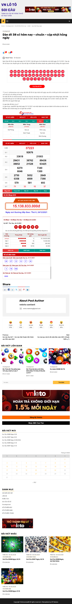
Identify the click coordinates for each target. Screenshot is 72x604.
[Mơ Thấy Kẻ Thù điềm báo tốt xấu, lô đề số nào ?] (12, 356)
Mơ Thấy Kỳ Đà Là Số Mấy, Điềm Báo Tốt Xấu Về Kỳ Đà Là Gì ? (35, 371)
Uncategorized (6, 31)
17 (7, 470)
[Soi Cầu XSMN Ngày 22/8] (12, 544)
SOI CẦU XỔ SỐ (6, 501)
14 (45, 466)
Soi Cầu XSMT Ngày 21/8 (9, 446)
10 (7, 466)
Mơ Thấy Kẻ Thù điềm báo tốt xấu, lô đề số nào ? (11, 370)
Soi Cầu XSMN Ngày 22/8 (9, 434)
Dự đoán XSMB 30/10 (57, 369)
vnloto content (27, 304)
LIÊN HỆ (4, 496)
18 (16, 470)
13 (36, 466)
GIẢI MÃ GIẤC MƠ (7, 493)
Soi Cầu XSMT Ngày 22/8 (9, 437)
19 (26, 470)
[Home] (3, 21)
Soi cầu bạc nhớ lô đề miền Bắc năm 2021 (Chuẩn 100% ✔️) (53, 337)
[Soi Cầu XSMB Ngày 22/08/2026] (60, 544)
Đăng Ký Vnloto (36, 417)
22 (55, 470)
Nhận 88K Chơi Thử (36, 423)
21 (45, 470)
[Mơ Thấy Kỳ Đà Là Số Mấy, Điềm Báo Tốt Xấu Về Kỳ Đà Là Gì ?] (36, 356)
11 (16, 466)
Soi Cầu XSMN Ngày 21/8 (9, 443)
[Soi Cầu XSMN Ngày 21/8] (12, 576)
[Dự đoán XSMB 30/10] (60, 356)
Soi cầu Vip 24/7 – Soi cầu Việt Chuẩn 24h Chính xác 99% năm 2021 (18, 337)
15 (55, 466)
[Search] (69, 21)
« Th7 (34, 482)
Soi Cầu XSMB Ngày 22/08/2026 (11, 440)
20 (36, 470)
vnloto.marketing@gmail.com (31, 308)
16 (65, 466)
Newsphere (45, 602)
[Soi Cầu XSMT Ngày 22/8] (36, 544)
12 (26, 466)
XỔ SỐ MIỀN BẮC (7, 507)
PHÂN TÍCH (5, 499)
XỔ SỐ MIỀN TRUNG (8, 513)
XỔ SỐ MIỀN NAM (7, 510)
